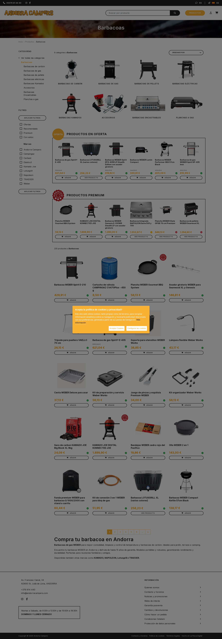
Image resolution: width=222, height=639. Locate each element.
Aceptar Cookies (117, 328)
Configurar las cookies (136, 328)
